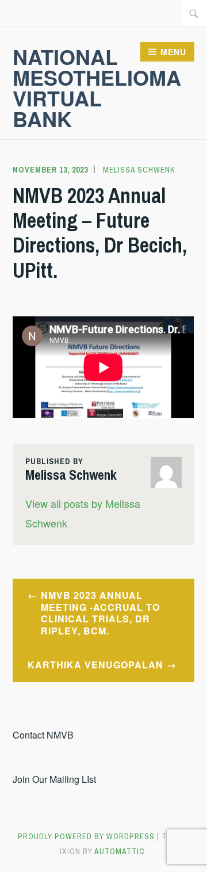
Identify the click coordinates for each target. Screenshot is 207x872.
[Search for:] (194, 13)
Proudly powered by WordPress (86, 836)
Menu (173, 52)
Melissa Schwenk (139, 170)
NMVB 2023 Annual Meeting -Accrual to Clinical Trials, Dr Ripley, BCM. (100, 612)
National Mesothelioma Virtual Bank (97, 87)
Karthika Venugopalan (95, 664)
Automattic (119, 851)
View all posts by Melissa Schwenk (82, 513)
